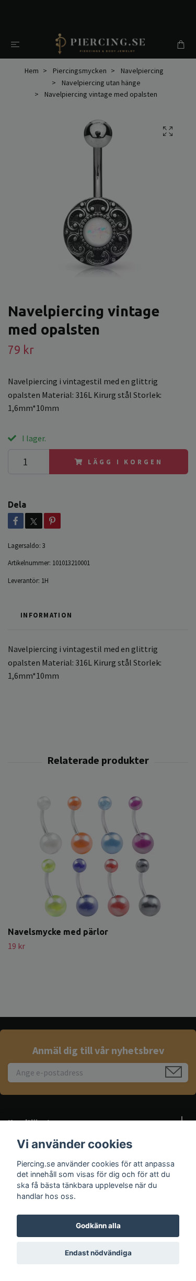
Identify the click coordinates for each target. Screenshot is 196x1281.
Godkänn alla (98, 1225)
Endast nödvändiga (98, 1253)
